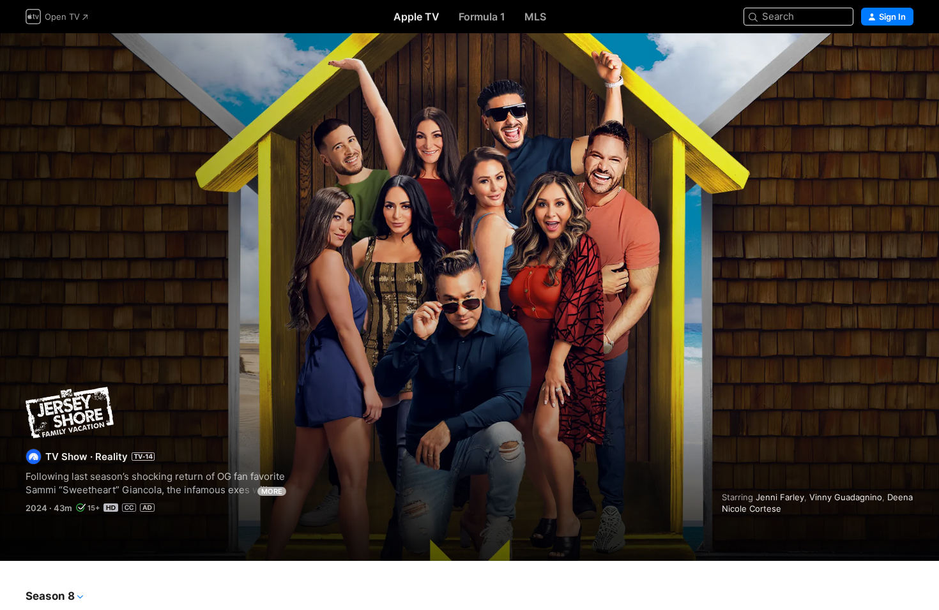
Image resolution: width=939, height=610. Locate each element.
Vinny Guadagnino (845, 497)
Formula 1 (482, 16)
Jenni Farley (780, 497)
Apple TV (416, 16)
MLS (535, 16)
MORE (271, 491)
